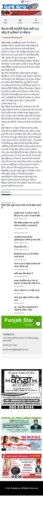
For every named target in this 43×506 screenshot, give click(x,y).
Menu (6, 23)
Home (20, 23)
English (27, 2)
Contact (36, 23)
